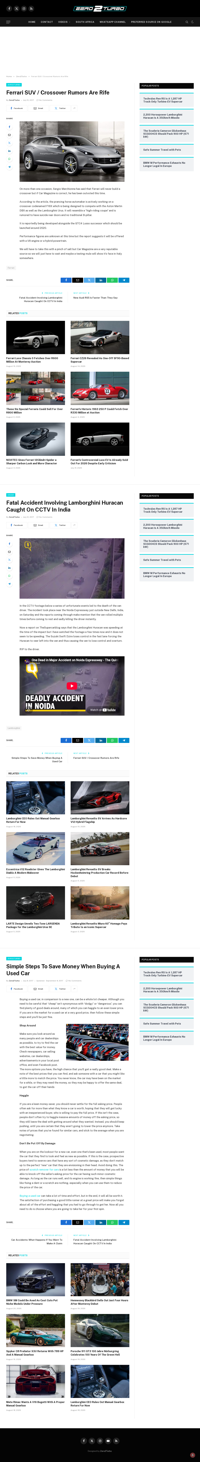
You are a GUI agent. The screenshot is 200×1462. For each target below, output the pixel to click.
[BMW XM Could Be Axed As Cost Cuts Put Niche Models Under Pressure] (35, 1279)
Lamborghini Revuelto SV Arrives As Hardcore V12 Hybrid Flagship (99, 820)
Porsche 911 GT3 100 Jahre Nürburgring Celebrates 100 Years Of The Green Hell (95, 1353)
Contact (47, 22)
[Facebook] (9, 127)
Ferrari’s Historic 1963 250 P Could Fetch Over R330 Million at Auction (99, 411)
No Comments (45, 100)
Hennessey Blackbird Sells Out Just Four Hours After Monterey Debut (99, 1302)
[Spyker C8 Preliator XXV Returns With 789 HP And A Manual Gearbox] (35, 1330)
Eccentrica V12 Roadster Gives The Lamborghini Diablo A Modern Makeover (35, 871)
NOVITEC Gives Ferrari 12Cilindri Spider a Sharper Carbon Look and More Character (31, 462)
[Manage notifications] (192, 1455)
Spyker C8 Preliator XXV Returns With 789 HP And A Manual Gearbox (35, 1353)
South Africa (85, 22)
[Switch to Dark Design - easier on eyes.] (192, 22)
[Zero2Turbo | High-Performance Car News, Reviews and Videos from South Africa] (100, 8)
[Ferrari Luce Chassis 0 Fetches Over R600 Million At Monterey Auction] (35, 337)
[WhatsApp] (9, 159)
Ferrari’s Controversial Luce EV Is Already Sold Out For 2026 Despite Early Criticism (99, 462)
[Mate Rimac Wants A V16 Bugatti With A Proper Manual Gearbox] (35, 1381)
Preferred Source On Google (151, 22)
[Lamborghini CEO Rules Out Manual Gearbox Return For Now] (35, 798)
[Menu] (8, 22)
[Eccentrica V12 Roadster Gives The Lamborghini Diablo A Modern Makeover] (35, 848)
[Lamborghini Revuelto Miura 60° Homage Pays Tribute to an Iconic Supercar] (100, 903)
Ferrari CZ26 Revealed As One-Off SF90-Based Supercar (100, 360)
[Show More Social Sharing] (74, 108)
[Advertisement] (100, 50)
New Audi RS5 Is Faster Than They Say (95, 297)
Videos (63, 22)
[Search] (187, 22)
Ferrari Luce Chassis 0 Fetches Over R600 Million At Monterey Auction (32, 360)
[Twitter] (9, 143)
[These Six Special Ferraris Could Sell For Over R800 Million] (35, 388)
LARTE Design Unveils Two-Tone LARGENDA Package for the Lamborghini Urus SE (33, 925)
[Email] (9, 135)
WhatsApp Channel (113, 22)
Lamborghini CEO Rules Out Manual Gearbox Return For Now (33, 820)
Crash (11, 495)
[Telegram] (9, 167)
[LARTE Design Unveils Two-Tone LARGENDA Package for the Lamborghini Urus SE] (35, 903)
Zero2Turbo (14, 85)
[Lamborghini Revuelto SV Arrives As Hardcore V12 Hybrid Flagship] (100, 798)
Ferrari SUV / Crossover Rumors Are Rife (96, 758)
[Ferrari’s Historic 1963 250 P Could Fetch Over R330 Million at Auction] (100, 388)
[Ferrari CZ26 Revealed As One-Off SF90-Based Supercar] (100, 337)
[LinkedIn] (9, 151)
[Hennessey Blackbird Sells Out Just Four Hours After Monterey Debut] (100, 1279)
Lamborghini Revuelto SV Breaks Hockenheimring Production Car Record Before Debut (99, 873)
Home (31, 22)
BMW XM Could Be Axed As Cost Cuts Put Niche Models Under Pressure (32, 1302)
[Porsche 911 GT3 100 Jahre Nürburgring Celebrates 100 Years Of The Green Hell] (100, 1330)
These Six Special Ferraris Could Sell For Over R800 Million (34, 411)
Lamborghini (14, 728)
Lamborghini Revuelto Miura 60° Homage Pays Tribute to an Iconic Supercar (99, 925)
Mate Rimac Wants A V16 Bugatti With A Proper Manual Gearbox (35, 1404)
